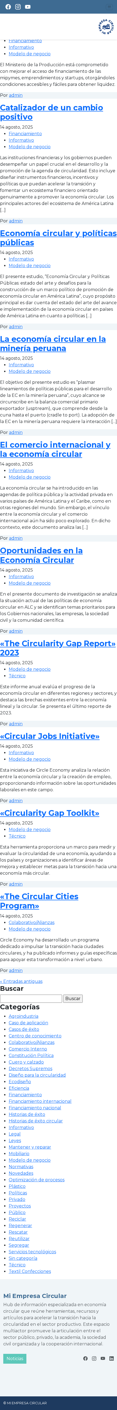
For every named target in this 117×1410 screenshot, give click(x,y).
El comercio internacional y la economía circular (55, 449)
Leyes (15, 1140)
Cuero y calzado (26, 1062)
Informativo (21, 47)
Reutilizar (19, 1238)
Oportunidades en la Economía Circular (41, 555)
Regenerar (20, 1225)
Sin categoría (23, 1258)
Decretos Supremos (30, 1068)
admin (16, 95)
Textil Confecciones (30, 1271)
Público (17, 1212)
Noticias (15, 1358)
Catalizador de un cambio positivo (51, 112)
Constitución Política (31, 1055)
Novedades (21, 1173)
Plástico (17, 1186)
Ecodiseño (20, 1081)
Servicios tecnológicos (32, 1251)
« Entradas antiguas (21, 981)
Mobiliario (19, 1153)
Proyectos (20, 1206)
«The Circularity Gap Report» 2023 (58, 648)
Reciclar (17, 1219)
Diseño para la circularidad (37, 1075)
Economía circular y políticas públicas (58, 237)
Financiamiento (25, 40)
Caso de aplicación (28, 1022)
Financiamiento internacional (40, 1101)
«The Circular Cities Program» (39, 901)
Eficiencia (19, 1088)
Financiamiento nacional (35, 1107)
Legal (15, 1134)
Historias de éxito (27, 1114)
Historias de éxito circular (36, 1121)
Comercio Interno (28, 1049)
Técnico (17, 675)
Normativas (21, 1166)
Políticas (18, 1192)
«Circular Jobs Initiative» (50, 736)
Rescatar (18, 1232)
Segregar (19, 1245)
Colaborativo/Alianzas (31, 922)
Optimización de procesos (36, 1179)
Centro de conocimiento (35, 1035)
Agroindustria (23, 1016)
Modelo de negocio (30, 53)
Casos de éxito (24, 1029)
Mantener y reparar (30, 1147)
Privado (17, 1199)
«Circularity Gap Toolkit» (49, 813)
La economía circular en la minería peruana (53, 343)
